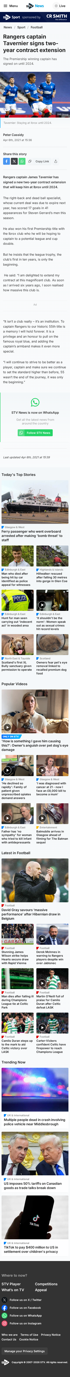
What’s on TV (13, 1290)
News (8, 27)
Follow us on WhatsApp (26, 1315)
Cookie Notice (28, 1339)
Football (37, 27)
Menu (13, 6)
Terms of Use (29, 1334)
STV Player (11, 1284)
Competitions (46, 1284)
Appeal (41, 1290)
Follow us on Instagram (25, 1323)
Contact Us (9, 1339)
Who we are (10, 1334)
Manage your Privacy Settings (24, 1351)
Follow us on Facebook (25, 1307)
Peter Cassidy (13, 135)
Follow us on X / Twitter (26, 1299)
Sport (21, 27)
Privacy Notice (50, 1334)
